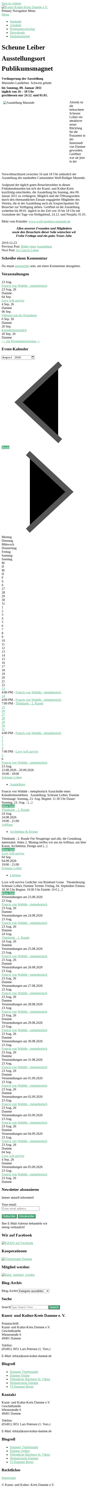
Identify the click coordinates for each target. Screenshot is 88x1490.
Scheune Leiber (12, 777)
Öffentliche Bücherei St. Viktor (30, 1379)
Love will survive (13, 300)
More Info (8, 806)
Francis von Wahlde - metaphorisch (24, 285)
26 (3, 711)
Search (6, 1307)
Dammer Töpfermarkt (24, 1372)
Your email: (9, 1204)
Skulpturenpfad (20, 36)
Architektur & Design (24, 831)
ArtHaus (7, 824)
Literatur (15, 875)
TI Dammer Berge (22, 1386)
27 (3, 714)
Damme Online (20, 1375)
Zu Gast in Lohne (27, 250)
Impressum (9, 1478)
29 (3, 722)
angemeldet (22, 266)
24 (3, 696)
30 (3, 725)
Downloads (17, 32)
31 (3, 729)
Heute (5, 447)
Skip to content (11, 3)
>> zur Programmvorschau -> (21, 341)
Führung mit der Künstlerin (19, 315)
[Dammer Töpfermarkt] (17, 1259)
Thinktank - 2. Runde (29, 703)
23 (3, 688)
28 (3, 718)
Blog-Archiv (10, 1291)
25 (3, 707)
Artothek (15, 25)
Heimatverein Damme (24, 1383)
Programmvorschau (22, 29)
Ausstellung (17, 784)
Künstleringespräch (14, 330)
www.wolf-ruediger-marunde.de (49, 221)
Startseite (15, 21)
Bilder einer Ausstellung (36, 246)
